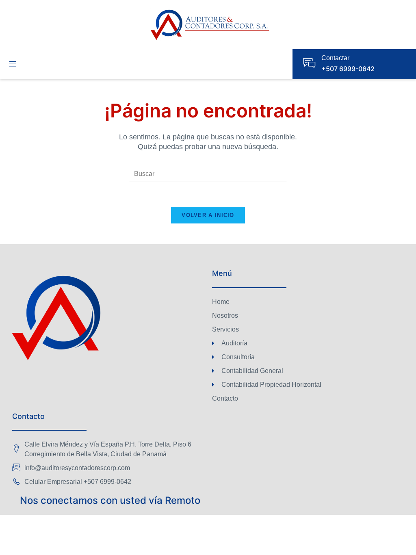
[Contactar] (309, 63)
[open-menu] (12, 64)
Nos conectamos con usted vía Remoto (110, 500)
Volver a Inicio (208, 215)
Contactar (335, 57)
